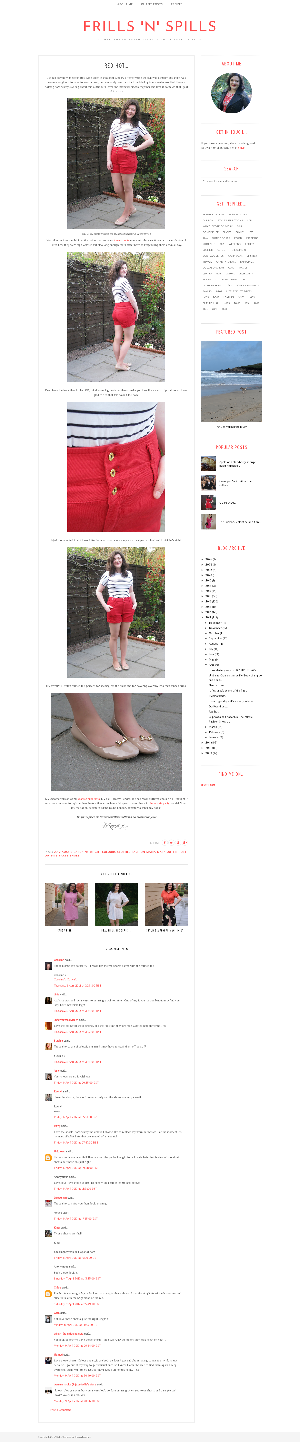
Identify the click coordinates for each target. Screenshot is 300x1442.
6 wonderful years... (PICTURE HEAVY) (233, 670)
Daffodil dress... (218, 706)
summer (208, 250)
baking (207, 291)
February (214, 732)
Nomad (58, 1354)
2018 (246, 303)
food (238, 238)
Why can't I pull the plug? (232, 427)
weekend (235, 244)
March (213, 726)
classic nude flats (89, 798)
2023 (209, 564)
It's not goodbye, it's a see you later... (232, 701)
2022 (209, 569)
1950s (216, 297)
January (213, 737)
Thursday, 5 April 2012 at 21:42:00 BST (77, 1061)
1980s (237, 303)
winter (207, 274)
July (211, 649)
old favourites (213, 256)
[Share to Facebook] (165, 842)
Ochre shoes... (228, 502)
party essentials (248, 285)
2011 (249, 220)
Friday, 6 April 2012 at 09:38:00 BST (76, 1167)
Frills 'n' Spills (150, 27)
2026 (209, 559)
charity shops (226, 262)
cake (229, 285)
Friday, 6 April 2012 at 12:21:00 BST (75, 1188)
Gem (57, 1312)
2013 (250, 232)
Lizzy (57, 1125)
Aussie (67, 852)
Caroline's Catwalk (65, 979)
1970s (219, 291)
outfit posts (221, 238)
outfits (51, 855)
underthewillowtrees (66, 1019)
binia (56, 994)
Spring (207, 279)
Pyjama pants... (218, 695)
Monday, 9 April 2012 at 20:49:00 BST (77, 1375)
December (215, 622)
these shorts (121, 240)
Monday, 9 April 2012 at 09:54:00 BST (77, 1345)
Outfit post (177, 852)
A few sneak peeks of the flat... (228, 690)
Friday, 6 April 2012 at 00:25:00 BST (76, 1082)
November (215, 628)
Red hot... (214, 711)
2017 (244, 279)
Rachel (58, 1091)
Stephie (58, 1040)
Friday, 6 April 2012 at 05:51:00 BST (76, 1117)
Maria (151, 852)
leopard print (212, 285)
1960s (206, 297)
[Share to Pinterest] (178, 842)
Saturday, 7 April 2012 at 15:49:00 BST (77, 1304)
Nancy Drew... (217, 685)
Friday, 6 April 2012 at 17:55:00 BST (76, 1218)
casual (230, 274)
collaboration (213, 268)
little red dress (227, 279)
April (211, 664)
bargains (81, 852)
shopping (209, 244)
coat (231, 268)
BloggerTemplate (83, 1437)
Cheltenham (211, 303)
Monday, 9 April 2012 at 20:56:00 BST (77, 1401)
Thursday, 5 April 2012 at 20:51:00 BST (77, 985)
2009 (214, 309)
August (213, 643)
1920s (226, 303)
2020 (256, 303)
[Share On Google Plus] (185, 842)
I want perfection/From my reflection (235, 483)
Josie (57, 1070)
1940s (252, 297)
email (241, 147)
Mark (161, 852)
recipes (249, 244)
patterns (252, 238)
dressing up (239, 250)
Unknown (59, 1151)
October (214, 633)
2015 (222, 244)
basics (243, 268)
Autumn (222, 250)
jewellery (246, 274)
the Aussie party (159, 803)
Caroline (59, 959)
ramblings (247, 262)
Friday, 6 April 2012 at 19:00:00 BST (76, 1257)
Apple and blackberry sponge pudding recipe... (237, 463)
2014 (205, 238)
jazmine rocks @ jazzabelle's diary (75, 1384)
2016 (218, 274)
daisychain (60, 1197)
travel (207, 262)
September (215, 638)
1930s (241, 297)
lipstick (252, 256)
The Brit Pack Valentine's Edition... (240, 522)
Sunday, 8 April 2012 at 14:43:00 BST (76, 1324)
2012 (57, 852)
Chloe (57, 1287)
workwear (235, 256)
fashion (138, 852)
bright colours (103, 852)
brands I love (238, 214)
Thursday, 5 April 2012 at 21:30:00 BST (77, 1031)
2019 (205, 309)
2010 (224, 309)
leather (228, 297)
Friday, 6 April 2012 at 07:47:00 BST (76, 1142)
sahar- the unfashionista (68, 1333)
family (240, 232)
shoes (75, 855)
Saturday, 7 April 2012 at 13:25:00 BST (77, 1278)
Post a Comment (60, 1409)
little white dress (239, 291)
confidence (211, 232)
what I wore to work (218, 226)
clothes (124, 852)
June (211, 654)
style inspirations (230, 220)
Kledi (57, 1227)
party (64, 855)
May (211, 659)
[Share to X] (171, 842)
